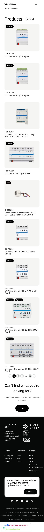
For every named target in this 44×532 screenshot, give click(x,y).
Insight (7, 450)
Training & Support (8, 459)
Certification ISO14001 (29, 512)
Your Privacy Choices (18, 525)
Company (21, 450)
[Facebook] (22, 501)
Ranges (32, 450)
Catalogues (9, 455)
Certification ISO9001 (7, 516)
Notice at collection (11, 529)
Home (7, 8)
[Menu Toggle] (37, 3)
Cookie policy (15, 519)
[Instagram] (32, 501)
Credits (32, 519)
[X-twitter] (12, 501)
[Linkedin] (17, 501)
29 (30, 375)
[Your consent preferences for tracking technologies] (4, 528)
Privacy (25, 519)
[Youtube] (27, 501)
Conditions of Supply (37, 516)
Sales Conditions (22, 516)
